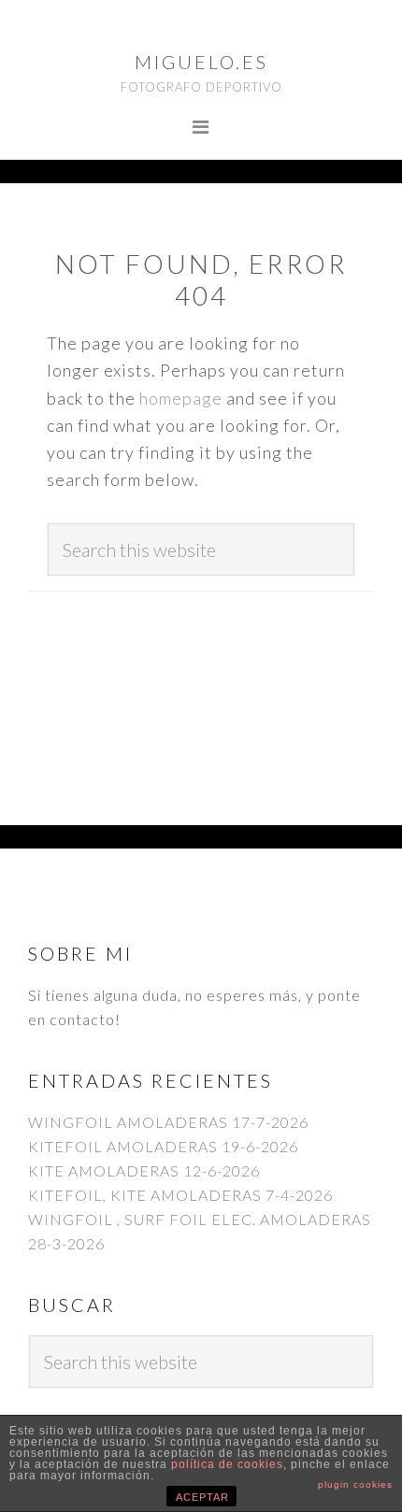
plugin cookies (355, 1484)
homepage (181, 398)
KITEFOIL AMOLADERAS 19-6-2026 (163, 1146)
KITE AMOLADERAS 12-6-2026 (144, 1170)
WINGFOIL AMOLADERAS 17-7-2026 (168, 1122)
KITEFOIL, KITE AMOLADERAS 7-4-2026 (180, 1195)
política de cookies (227, 1464)
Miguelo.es (201, 61)
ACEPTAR (202, 1497)
